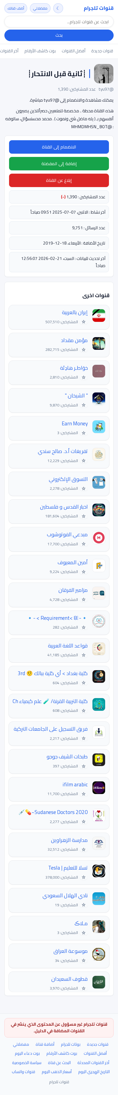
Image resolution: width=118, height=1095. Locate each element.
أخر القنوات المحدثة (93, 1062)
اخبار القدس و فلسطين (64, 506)
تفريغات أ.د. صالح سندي (63, 451)
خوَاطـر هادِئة (74, 368)
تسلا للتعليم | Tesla (68, 867)
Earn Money (75, 423)
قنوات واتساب (23, 1071)
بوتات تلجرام (70, 1044)
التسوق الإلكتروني (68, 479)
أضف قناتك (15, 8)
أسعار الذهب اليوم (57, 1071)
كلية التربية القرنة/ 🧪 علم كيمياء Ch (50, 701)
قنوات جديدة (102, 51)
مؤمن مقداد (74, 340)
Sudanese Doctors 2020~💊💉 (53, 812)
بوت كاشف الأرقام (40, 51)
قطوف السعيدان (69, 979)
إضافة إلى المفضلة (59, 163)
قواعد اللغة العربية (68, 645)
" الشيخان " (76, 395)
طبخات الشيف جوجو (67, 756)
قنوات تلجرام (99, 8)
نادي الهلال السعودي (65, 895)
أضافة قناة (45, 1044)
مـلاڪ (81, 923)
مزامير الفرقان (73, 590)
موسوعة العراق (71, 951)
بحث (59, 35)
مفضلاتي (40, 8)
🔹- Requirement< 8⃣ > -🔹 (57, 618)
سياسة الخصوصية (26, 1062)
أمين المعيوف (73, 562)
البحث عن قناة (59, 1062)
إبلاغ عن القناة (59, 180)
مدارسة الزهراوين (69, 840)
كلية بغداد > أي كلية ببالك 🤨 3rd (53, 673)
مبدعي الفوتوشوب (67, 534)
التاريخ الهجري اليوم (94, 1071)
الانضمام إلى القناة (59, 147)
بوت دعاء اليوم (27, 1053)
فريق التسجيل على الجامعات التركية (51, 729)
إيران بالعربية (75, 312)
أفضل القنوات (73, 51)
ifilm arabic (75, 784)
